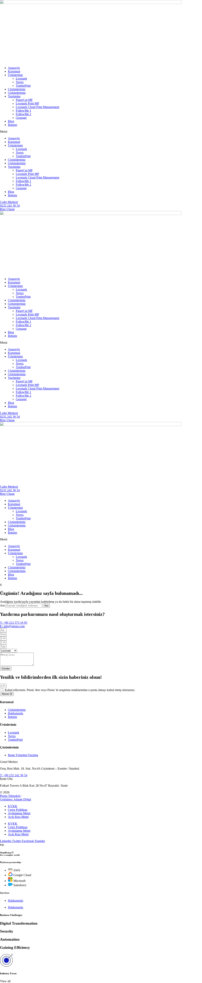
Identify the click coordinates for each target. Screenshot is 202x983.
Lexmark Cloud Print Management (37, 107)
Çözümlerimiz (16, 89)
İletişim (12, 124)
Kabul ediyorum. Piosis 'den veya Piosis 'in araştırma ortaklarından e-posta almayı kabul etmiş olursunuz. (70, 690)
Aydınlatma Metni (19, 813)
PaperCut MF (24, 100)
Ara (2, 605)
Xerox (20, 82)
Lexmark (21, 78)
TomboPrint (23, 85)
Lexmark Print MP (27, 103)
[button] (101, 131)
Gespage (21, 117)
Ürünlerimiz (15, 75)
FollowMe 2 (23, 114)
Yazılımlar (14, 96)
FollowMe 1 (23, 110)
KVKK (12, 806)
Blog (11, 121)
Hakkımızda (15, 900)
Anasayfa (14, 67)
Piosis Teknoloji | (10, 796)
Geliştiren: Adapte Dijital (15, 799)
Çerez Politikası (17, 809)
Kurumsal (14, 71)
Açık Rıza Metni (18, 817)
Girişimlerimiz (17, 92)
